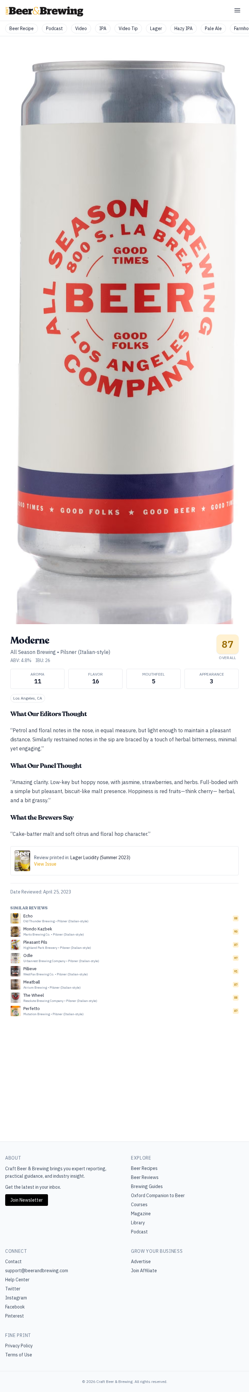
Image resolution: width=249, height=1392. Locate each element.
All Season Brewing (33, 652)
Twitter (12, 1289)
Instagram (16, 1298)
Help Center (17, 1280)
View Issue (45, 864)
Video (81, 28)
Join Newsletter (26, 1200)
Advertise (141, 1261)
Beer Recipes (144, 1168)
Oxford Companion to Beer (158, 1195)
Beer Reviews (145, 1177)
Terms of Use (18, 1355)
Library (138, 1223)
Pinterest (14, 1316)
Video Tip (128, 28)
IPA (102, 28)
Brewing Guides (147, 1186)
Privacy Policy (19, 1346)
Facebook (15, 1307)
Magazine (141, 1214)
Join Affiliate (144, 1271)
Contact (13, 1261)
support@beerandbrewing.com (36, 1271)
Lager (156, 28)
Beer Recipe (21, 28)
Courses (139, 1204)
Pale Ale (213, 28)
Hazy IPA (183, 28)
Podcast (54, 28)
